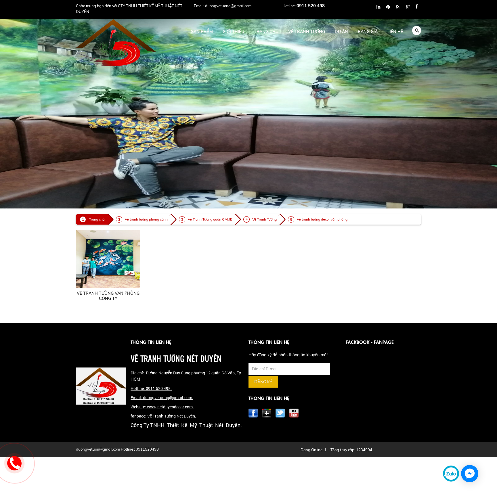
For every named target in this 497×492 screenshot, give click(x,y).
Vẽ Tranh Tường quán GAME (210, 219)
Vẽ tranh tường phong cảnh (146, 219)
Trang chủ (266, 31)
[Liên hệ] (14, 463)
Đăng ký (263, 381)
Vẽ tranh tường (306, 31)
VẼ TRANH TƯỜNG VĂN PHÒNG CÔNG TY (108, 296)
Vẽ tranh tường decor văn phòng (322, 219)
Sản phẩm (202, 31)
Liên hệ (395, 31)
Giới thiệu (233, 31)
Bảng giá (368, 31)
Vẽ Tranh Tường (264, 219)
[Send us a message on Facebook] (469, 473)
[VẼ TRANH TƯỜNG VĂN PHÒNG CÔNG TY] (108, 258)
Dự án (341, 31)
